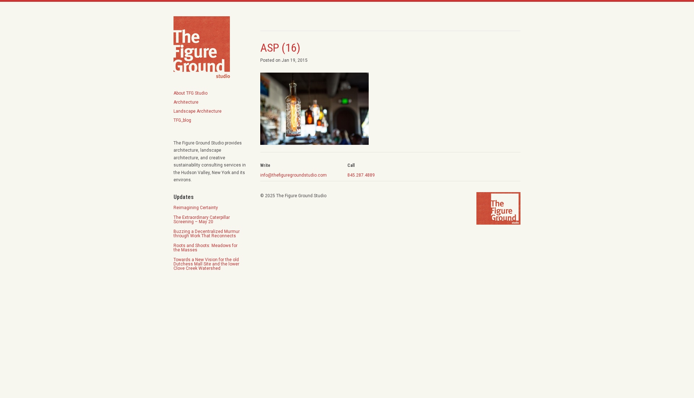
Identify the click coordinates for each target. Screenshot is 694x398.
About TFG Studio (190, 93)
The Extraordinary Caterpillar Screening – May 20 (202, 219)
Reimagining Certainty (196, 207)
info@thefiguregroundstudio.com (293, 175)
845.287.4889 (361, 175)
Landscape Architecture (198, 111)
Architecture (186, 102)
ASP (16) (280, 48)
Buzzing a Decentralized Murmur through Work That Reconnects (207, 233)
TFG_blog (182, 120)
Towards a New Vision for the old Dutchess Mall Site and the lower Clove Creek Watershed (206, 264)
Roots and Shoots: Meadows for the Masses (206, 247)
